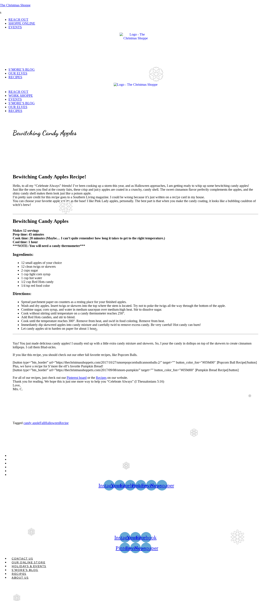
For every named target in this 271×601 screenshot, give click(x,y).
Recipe (64, 423)
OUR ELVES (17, 73)
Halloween (52, 423)
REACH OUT (18, 19)
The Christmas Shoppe (15, 5)
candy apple (32, 423)
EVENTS (15, 27)
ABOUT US (20, 474)
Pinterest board (77, 377)
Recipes (101, 377)
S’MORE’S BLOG (21, 69)
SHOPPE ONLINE (21, 23)
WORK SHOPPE (20, 95)
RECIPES (15, 77)
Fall (42, 423)
